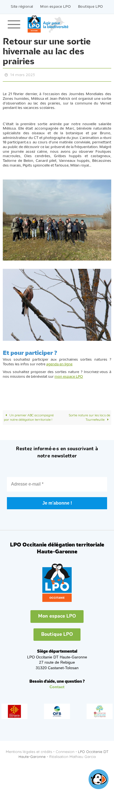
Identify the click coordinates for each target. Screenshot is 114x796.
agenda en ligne (59, 363)
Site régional (22, 6)
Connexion (65, 750)
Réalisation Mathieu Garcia (72, 755)
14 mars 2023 (22, 74)
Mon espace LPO (55, 6)
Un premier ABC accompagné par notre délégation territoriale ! (29, 416)
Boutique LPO (90, 6)
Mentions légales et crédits (29, 750)
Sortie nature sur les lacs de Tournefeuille (89, 416)
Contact (57, 686)
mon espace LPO (69, 375)
